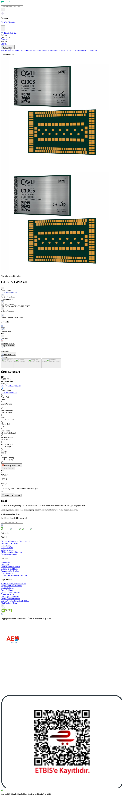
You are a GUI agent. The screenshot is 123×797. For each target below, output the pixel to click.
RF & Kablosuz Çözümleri (56, 50)
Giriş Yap (4, 22)
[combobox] (2, 605)
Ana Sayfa (5, 50)
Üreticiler (4, 39)
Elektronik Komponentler (35, 50)
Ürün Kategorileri (17, 50)
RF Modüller (72, 50)
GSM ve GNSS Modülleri (87, 50)
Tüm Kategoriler (10, 33)
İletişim (3, 44)
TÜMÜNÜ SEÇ (7, 381)
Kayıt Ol (12, 22)
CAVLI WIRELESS (9, 393)
